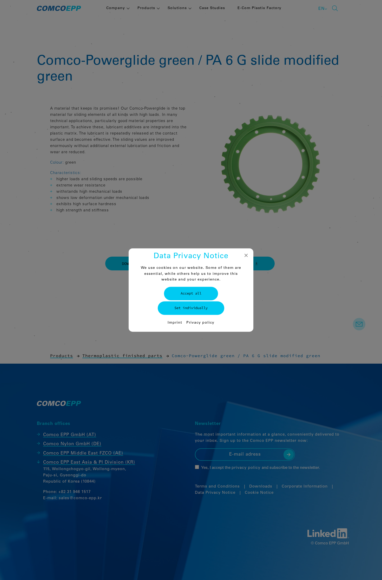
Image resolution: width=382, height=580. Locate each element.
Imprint (175, 323)
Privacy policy (200, 323)
